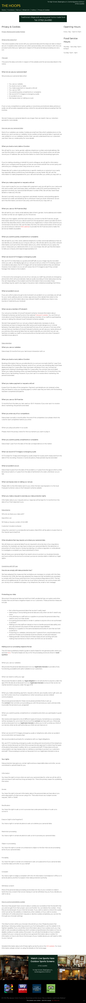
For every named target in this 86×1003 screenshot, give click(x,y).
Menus (18, 10)
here (9, 653)
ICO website (50, 946)
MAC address (25, 226)
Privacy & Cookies (43, 10)
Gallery (33, 10)
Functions (11, 10)
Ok (52, 1000)
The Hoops (11, 6)
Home (4, 10)
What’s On (25, 10)
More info (56, 1000)
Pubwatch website (41, 315)
